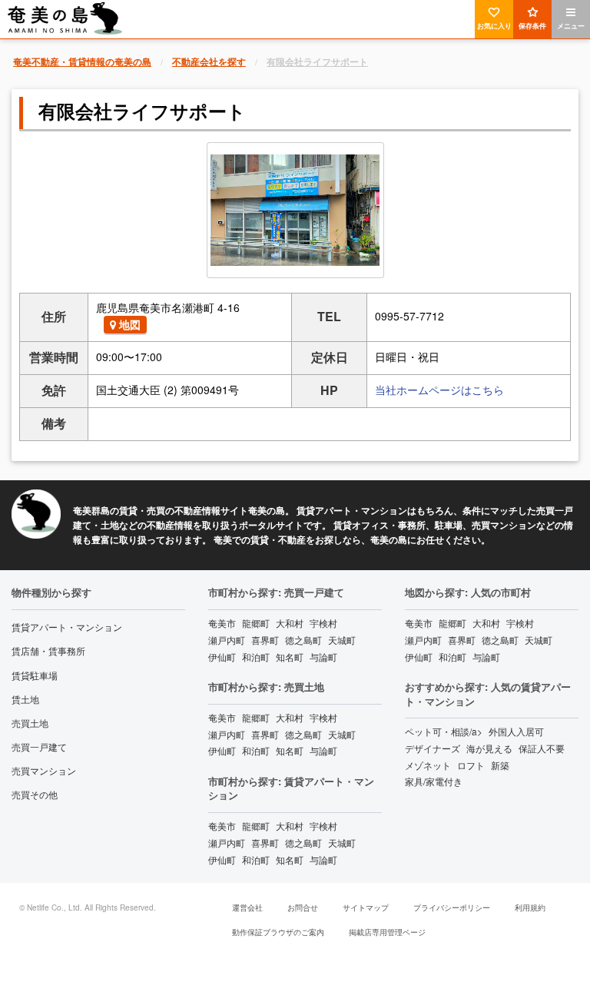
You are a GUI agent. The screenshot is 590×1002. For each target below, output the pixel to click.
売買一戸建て (39, 746)
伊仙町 (222, 656)
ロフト (471, 764)
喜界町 (265, 639)
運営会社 (247, 907)
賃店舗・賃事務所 (48, 650)
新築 (500, 764)
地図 (130, 324)
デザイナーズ (432, 748)
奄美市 (222, 622)
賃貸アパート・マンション (67, 626)
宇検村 (323, 622)
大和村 (289, 622)
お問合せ (302, 907)
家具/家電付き (433, 781)
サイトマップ (366, 907)
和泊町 (256, 656)
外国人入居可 (516, 731)
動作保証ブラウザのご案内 (278, 932)
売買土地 (30, 722)
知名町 (289, 656)
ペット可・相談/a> (443, 731)
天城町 (342, 639)
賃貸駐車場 (35, 675)
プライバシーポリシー (451, 907)
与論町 (323, 656)
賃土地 (25, 698)
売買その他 (35, 794)
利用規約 (530, 907)
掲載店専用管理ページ (387, 932)
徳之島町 (303, 639)
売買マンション (44, 770)
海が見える (489, 748)
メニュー (571, 26)
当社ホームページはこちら (439, 389)
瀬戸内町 (226, 639)
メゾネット (428, 764)
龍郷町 (256, 622)
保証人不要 (542, 748)
